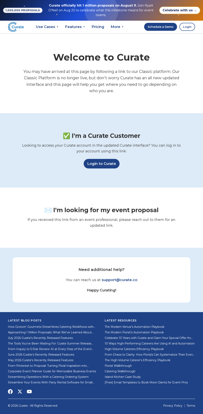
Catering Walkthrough (120, 371)
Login (187, 27)
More (117, 27)
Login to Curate (103, 163)
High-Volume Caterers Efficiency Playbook (134, 349)
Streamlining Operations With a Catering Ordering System (48, 377)
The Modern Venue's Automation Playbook (134, 327)
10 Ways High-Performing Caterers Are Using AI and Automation (150, 343)
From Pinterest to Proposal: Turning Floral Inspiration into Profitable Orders (47, 366)
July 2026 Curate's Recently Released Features (40, 338)
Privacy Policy (172, 405)
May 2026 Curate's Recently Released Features (40, 360)
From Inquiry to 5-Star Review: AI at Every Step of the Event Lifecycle (50, 349)
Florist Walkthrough (118, 366)
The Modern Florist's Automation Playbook (134, 332)
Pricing (98, 27)
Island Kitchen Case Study (123, 377)
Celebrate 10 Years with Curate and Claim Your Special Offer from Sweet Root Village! (149, 338)
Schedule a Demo (160, 27)
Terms (191, 405)
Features (75, 27)
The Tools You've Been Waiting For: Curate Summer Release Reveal (49, 343)
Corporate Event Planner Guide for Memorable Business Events (52, 371)
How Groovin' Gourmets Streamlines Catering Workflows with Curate (51, 327)
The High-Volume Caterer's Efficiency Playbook (137, 360)
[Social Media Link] (10, 391)
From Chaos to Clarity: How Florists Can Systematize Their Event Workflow (149, 355)
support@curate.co (119, 280)
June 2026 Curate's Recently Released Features (41, 354)
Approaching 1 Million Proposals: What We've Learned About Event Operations (50, 332)
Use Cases (47, 27)
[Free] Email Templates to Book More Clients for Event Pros (146, 382)
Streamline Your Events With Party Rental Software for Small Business (50, 382)
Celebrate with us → (180, 10)
